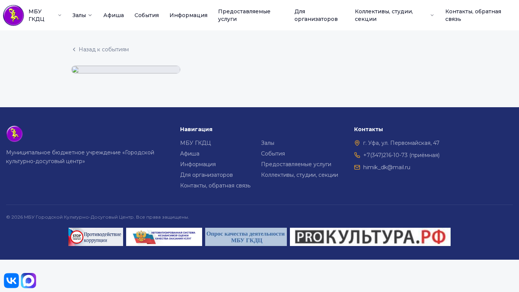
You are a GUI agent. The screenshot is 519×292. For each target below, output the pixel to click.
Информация (188, 15)
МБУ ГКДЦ (36, 15)
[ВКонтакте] (11, 280)
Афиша (113, 15)
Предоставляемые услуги (244, 15)
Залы (79, 15)
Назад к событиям (104, 49)
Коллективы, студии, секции (384, 15)
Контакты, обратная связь (473, 15)
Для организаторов (316, 15)
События (146, 15)
